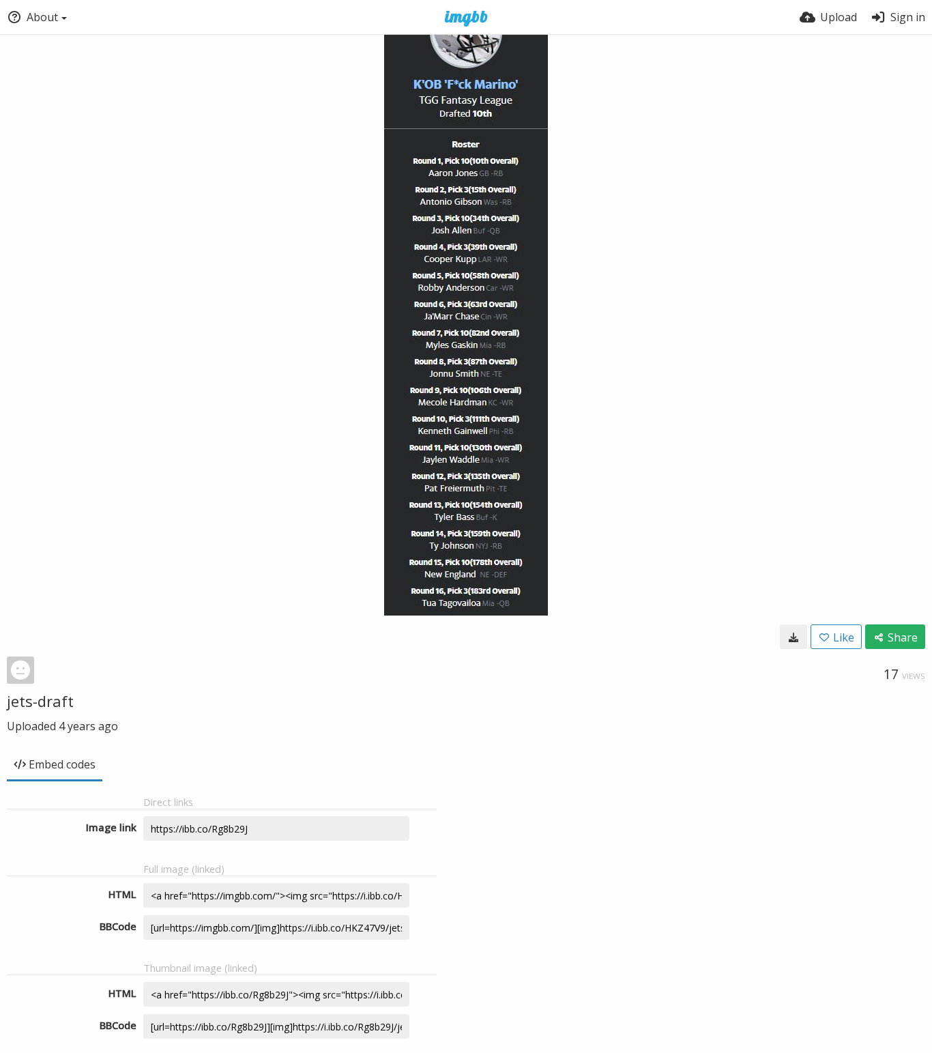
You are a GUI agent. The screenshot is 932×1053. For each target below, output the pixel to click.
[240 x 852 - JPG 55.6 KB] (793, 636)
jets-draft (40, 701)
